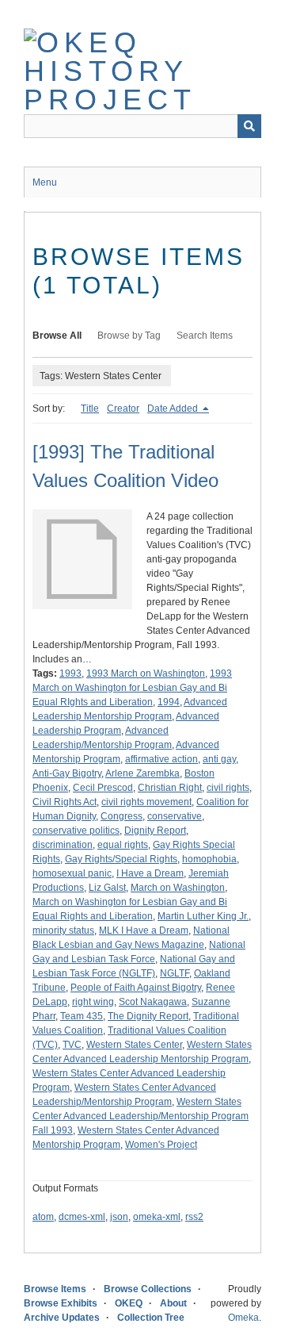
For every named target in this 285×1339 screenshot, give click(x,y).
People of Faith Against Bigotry (135, 987)
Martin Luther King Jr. (203, 916)
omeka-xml (156, 1216)
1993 (70, 673)
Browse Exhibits (60, 1303)
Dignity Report (155, 830)
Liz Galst (107, 887)
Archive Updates (62, 1317)
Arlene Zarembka (142, 773)
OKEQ (128, 1303)
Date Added (173, 408)
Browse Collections (148, 1289)
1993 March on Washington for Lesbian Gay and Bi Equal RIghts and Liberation (132, 688)
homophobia (209, 859)
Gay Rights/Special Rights (121, 859)
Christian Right (170, 787)
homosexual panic (72, 873)
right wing (93, 1001)
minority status (63, 930)
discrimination (62, 844)
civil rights (228, 787)
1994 (169, 702)
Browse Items (55, 1289)
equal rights (122, 844)
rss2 (194, 1216)
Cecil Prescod (103, 787)
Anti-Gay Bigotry (66, 773)
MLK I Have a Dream (143, 930)
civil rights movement (146, 802)
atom (43, 1216)
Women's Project (161, 1144)
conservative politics (76, 830)
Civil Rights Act (64, 802)
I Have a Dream (150, 873)
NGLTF (174, 973)
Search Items (205, 335)
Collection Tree (150, 1317)
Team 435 (81, 1016)
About (173, 1303)
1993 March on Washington (145, 673)
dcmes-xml (82, 1216)
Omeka (243, 1317)
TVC (72, 1044)
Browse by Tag (129, 335)
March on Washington (178, 887)
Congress (121, 816)
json (119, 1216)
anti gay (219, 759)
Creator (123, 408)
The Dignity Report (148, 1016)
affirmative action (161, 759)
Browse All (57, 335)
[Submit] (249, 126)
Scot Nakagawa (153, 1001)
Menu (44, 182)
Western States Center (134, 1044)
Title (90, 408)
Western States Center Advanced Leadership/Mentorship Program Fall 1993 (140, 1116)
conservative (174, 816)
